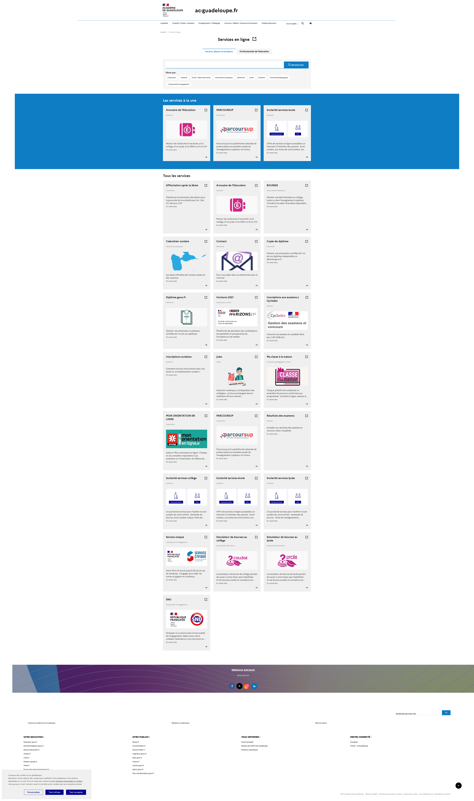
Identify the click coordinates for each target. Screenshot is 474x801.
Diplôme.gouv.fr (176, 297)
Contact (221, 241)
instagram (247, 686)
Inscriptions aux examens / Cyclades (283, 299)
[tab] (219, 51)
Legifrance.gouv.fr (139, 754)
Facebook (354, 742)
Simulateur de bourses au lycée (282, 538)
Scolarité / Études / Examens (183, 23)
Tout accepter (76, 792)
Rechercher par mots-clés (406, 714)
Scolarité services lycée (281, 478)
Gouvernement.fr (139, 746)
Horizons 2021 (225, 297)
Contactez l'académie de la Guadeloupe (41, 723)
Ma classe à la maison (279, 357)
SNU (168, 599)
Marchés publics (321, 723)
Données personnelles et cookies (68, 781)
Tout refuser (54, 792)
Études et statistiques (249, 750)
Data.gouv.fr (137, 757)
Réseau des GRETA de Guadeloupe (254, 746)
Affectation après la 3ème (182, 185)
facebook (232, 686)
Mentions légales (372, 794)
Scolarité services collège (181, 478)
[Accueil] (172, 10)
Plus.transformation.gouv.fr (143, 773)
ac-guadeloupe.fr (216, 10)
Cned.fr (26, 757)
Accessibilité (310, 23)
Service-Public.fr (138, 750)
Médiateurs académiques (180, 723)
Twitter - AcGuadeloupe (359, 746)
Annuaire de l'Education (180, 110)
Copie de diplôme (277, 241)
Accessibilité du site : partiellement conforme (435, 794)
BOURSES (272, 185)
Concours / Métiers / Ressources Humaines (240, 23)
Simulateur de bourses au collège (231, 538)
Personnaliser (33, 792)
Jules (219, 357)
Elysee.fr (135, 742)
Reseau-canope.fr (30, 761)
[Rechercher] (302, 23)
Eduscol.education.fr (32, 750)
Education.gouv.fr (30, 742)
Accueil (163, 32)
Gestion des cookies (411, 794)
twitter (239, 686)
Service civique (175, 537)
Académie (164, 23)
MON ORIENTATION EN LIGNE (180, 417)
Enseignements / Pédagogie (209, 23)
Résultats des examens (280, 416)
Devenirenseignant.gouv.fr (34, 746)
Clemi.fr (27, 765)
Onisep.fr (27, 754)
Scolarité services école (281, 110)
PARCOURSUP (224, 110)
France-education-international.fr (36, 769)
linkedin (254, 686)
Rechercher (297, 65)
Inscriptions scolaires (179, 357)
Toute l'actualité (247, 742)
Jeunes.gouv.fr (138, 765)
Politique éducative (269, 23)
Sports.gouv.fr (137, 769)
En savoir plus (171, 149)
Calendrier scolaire (177, 241)
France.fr (135, 761)
